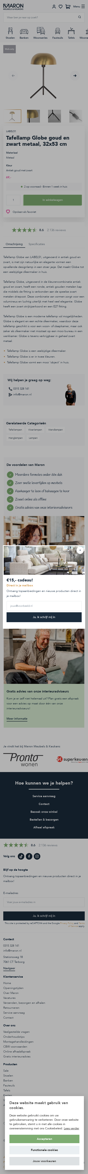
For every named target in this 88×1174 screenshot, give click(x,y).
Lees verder (71, 1128)
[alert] (44, 1133)
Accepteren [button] (44, 1139)
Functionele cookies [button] (44, 1150)
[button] (44, 1161)
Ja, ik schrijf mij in (44, 617)
